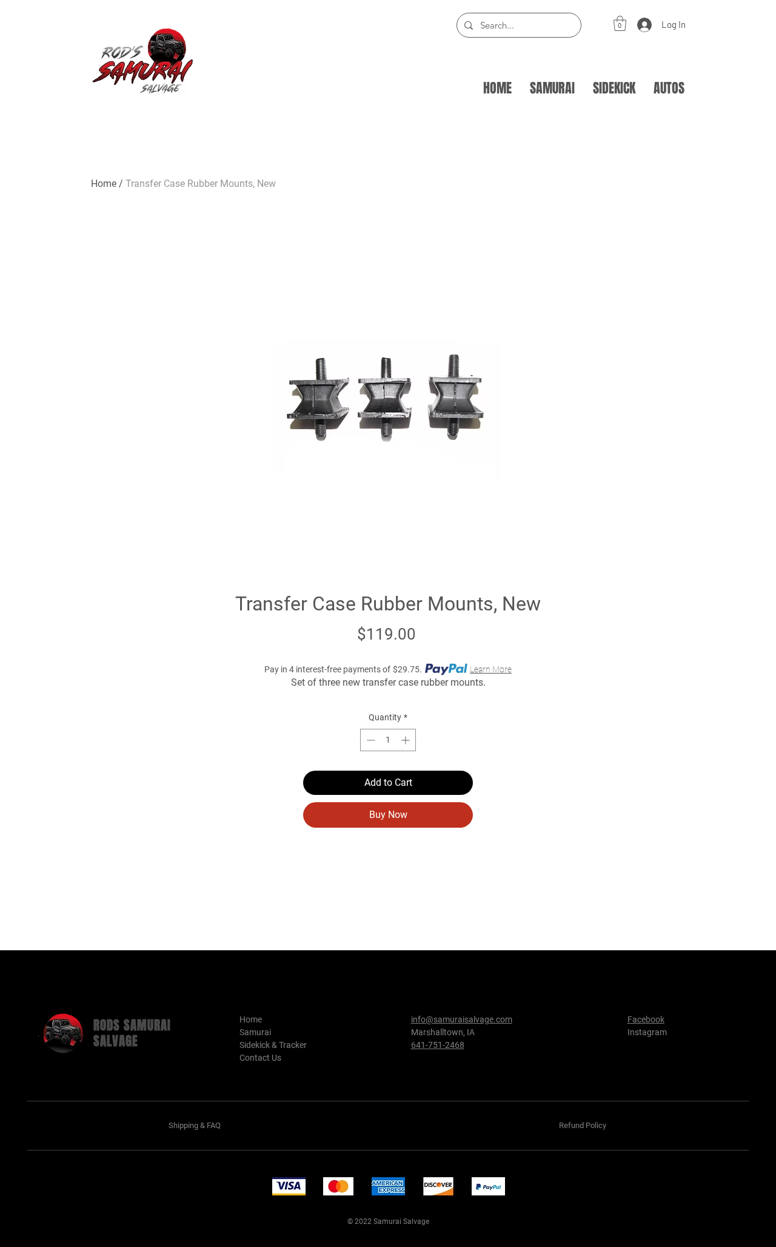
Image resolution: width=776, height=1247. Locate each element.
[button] (620, 23)
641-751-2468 (437, 1045)
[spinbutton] (388, 740)
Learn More (491, 669)
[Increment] (406, 740)
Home (103, 183)
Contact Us (260, 1058)
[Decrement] (369, 740)
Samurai (255, 1032)
